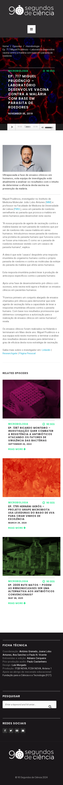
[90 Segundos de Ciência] (31, 9)
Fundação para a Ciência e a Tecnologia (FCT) (27, 675)
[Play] (12, 127)
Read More (15, 449)
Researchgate (10, 353)
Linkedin (46, 350)
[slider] (28, 127)
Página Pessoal (27, 353)
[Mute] (42, 127)
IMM (48, 202)
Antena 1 (47, 668)
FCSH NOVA (34, 668)
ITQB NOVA (21, 668)
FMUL (17, 209)
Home (6, 46)
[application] (31, 127)
